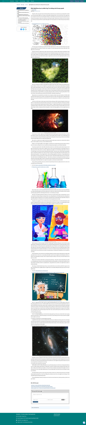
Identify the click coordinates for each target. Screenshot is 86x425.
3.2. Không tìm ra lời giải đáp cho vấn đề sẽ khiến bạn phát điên (23, 19)
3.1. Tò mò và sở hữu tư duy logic (23, 17)
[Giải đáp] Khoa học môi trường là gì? (42, 270)
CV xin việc (12, 1)
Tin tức (26, 4)
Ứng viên (32, 1)
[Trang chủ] (5, 1)
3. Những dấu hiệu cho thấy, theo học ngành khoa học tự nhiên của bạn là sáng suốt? (23, 15)
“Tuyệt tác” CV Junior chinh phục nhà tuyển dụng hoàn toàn (40, 385)
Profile (28, 1)
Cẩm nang (22, 4)
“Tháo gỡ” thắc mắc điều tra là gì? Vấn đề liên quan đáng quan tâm (41, 386)
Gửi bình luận (35, 401)
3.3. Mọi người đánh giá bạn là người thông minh (23, 22)
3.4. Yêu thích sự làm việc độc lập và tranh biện (23, 24)
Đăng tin (71, 1)
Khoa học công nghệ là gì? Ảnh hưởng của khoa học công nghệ (45, 165)
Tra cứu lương (22, 1)
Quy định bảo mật (56, 415)
